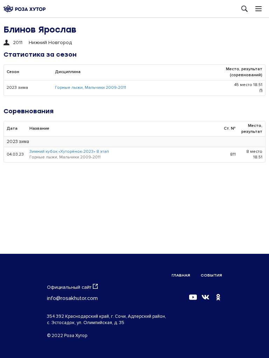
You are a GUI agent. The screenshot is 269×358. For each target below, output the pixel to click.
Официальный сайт (69, 287)
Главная (181, 275)
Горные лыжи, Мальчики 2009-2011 (90, 87)
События (211, 275)
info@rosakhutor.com (72, 298)
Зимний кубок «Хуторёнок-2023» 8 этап (69, 151)
